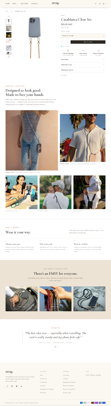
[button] (95, 3)
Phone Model (65, 31)
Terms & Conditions (69, 389)
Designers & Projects (46, 389)
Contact (34, 4)
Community (43, 382)
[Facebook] (7, 386)
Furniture (42, 386)
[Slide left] (9, 16)
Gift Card (43, 393)
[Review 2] (55, 346)
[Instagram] (12, 386)
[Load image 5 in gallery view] (9, 48)
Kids (41, 375)
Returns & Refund (68, 386)
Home (8, 4)
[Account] (100, 4)
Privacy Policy (67, 393)
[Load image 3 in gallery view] (9, 35)
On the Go (43, 379)
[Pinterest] (16, 386)
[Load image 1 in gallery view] (9, 22)
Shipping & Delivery (69, 382)
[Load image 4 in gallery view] (9, 41)
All (11, 11)
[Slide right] (9, 57)
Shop (15, 4)
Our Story (24, 4)
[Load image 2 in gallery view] (9, 28)
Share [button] (65, 75)
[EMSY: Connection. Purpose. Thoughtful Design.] (55, 3)
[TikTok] (21, 386)
